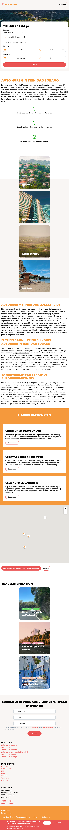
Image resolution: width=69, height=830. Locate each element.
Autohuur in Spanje (8, 754)
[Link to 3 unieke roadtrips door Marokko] (34, 672)
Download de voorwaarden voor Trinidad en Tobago (21, 568)
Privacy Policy (6, 813)
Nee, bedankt (57, 823)
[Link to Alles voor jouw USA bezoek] (34, 638)
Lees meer (12, 443)
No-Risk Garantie (30, 318)
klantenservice (41, 397)
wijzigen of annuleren (21, 353)
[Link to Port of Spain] (34, 207)
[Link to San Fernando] (34, 241)
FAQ (2, 771)
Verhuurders (6, 769)
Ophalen (6, 46)
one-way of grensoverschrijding (13, 330)
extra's (3, 328)
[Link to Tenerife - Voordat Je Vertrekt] (34, 603)
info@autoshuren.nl (8, 803)
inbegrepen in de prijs (9, 94)
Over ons (4, 776)
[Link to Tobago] (34, 276)
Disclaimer (5, 810)
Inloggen (62, 4)
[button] (24, 534)
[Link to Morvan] (34, 172)
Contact (4, 780)
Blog (3, 773)
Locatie (6, 30)
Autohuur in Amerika (9, 745)
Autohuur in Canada (9, 747)
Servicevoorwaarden (47, 727)
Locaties (4, 766)
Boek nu (46, 568)
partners (22, 387)
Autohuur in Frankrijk (9, 750)
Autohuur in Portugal (9, 757)
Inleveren (7, 54)
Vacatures (5, 778)
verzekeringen (15, 92)
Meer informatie (18, 828)
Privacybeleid (34, 727)
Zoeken (34, 64)
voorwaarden (26, 397)
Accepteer (47, 823)
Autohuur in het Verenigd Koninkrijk (14, 752)
